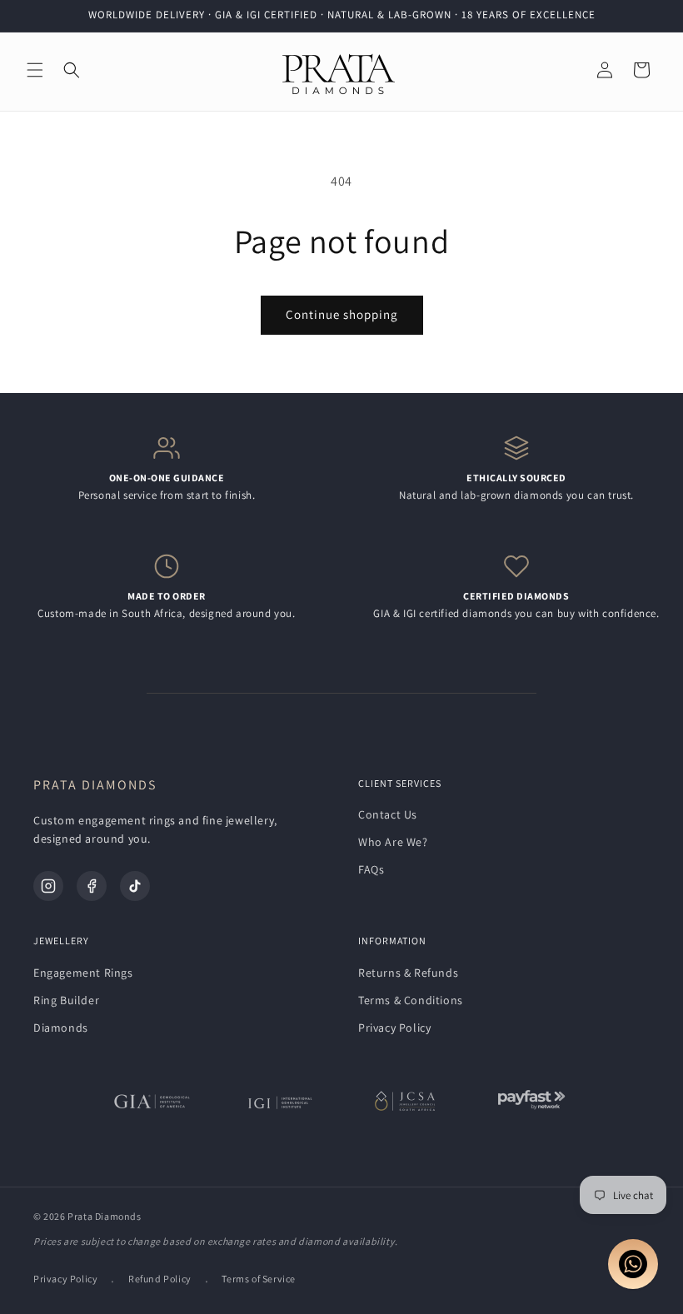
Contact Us (387, 814)
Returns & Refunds (408, 972)
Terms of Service (259, 1278)
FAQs (371, 869)
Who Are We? (393, 841)
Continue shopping (342, 314)
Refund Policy (160, 1278)
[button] (35, 70)
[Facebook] (92, 886)
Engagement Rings (83, 972)
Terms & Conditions (410, 1000)
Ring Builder (66, 1000)
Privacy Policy (394, 1027)
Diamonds (60, 1027)
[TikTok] (135, 886)
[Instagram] (48, 886)
